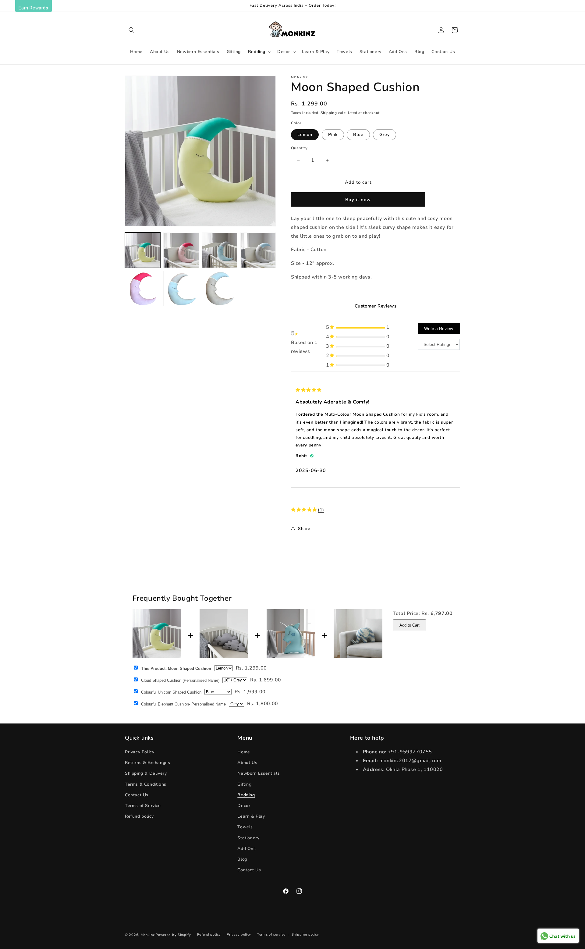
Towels (245, 827)
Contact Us (136, 795)
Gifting (244, 784)
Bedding (246, 795)
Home (243, 752)
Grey (384, 134)
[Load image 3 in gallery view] (219, 250)
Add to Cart (409, 625)
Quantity (299, 148)
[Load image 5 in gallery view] (142, 288)
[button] (131, 30)
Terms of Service (143, 806)
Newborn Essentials (258, 773)
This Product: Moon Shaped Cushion (176, 668)
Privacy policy (239, 934)
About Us (247, 763)
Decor (243, 806)
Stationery (248, 838)
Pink (333, 134)
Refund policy (139, 816)
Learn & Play (251, 816)
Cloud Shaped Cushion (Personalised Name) (180, 680)
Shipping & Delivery (146, 773)
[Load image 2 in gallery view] (181, 250)
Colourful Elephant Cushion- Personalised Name (183, 704)
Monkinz (148, 935)
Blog (242, 859)
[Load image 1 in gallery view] (142, 250)
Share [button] (304, 528)
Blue (358, 134)
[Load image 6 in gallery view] (181, 288)
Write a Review (438, 328)
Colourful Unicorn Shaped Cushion (171, 692)
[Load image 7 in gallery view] (219, 288)
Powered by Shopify (173, 935)
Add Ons (246, 848)
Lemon (304, 134)
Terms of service (271, 934)
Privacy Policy (139, 752)
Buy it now (358, 200)
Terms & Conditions (145, 784)
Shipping (329, 112)
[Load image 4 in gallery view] (258, 250)
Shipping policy (305, 934)
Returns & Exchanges (147, 763)
